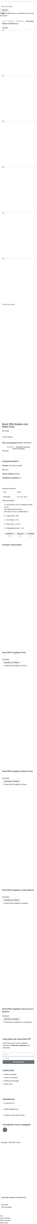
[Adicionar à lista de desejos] (3, 1212)
